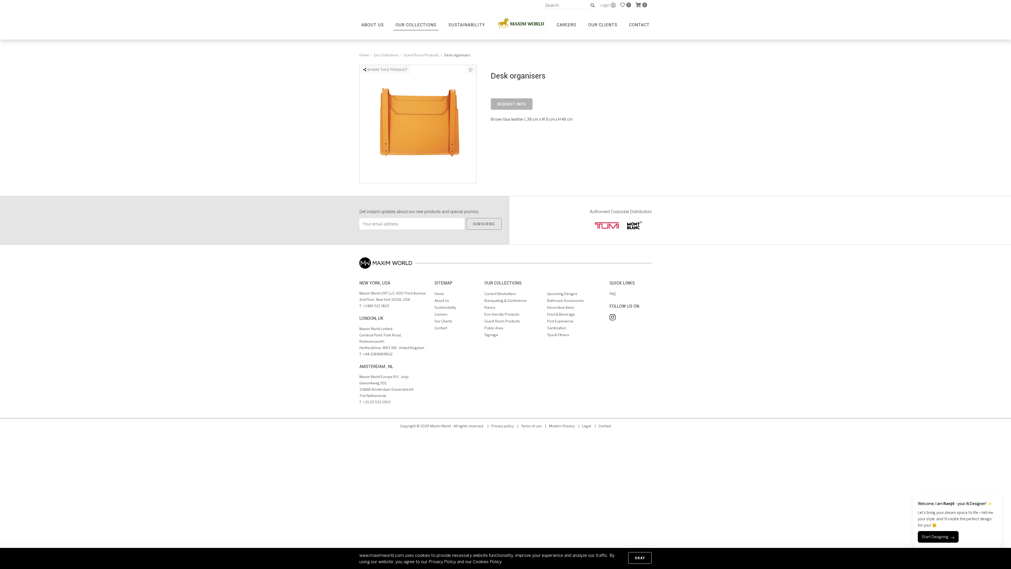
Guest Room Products (421, 55)
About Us (372, 24)
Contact (639, 24)
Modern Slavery (562, 426)
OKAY (640, 558)
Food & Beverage (561, 314)
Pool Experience (560, 321)
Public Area (493, 328)
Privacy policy (502, 426)
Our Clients (602, 24)
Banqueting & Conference (505, 301)
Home (364, 55)
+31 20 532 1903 (376, 402)
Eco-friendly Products (501, 314)
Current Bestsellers (500, 294)
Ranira (489, 308)
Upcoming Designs (562, 294)
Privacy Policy (442, 561)
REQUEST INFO (511, 104)
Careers (566, 24)
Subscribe (484, 224)
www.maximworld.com (381, 555)
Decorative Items (560, 308)
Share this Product (387, 69)
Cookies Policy (487, 561)
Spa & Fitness (558, 335)
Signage (491, 335)
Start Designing (935, 537)
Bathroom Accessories (565, 301)
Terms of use (531, 426)
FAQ (612, 294)
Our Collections (416, 24)
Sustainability (466, 24)
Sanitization (556, 328)
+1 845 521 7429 (376, 306)
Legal (586, 426)
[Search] (592, 5)
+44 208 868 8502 (378, 354)
